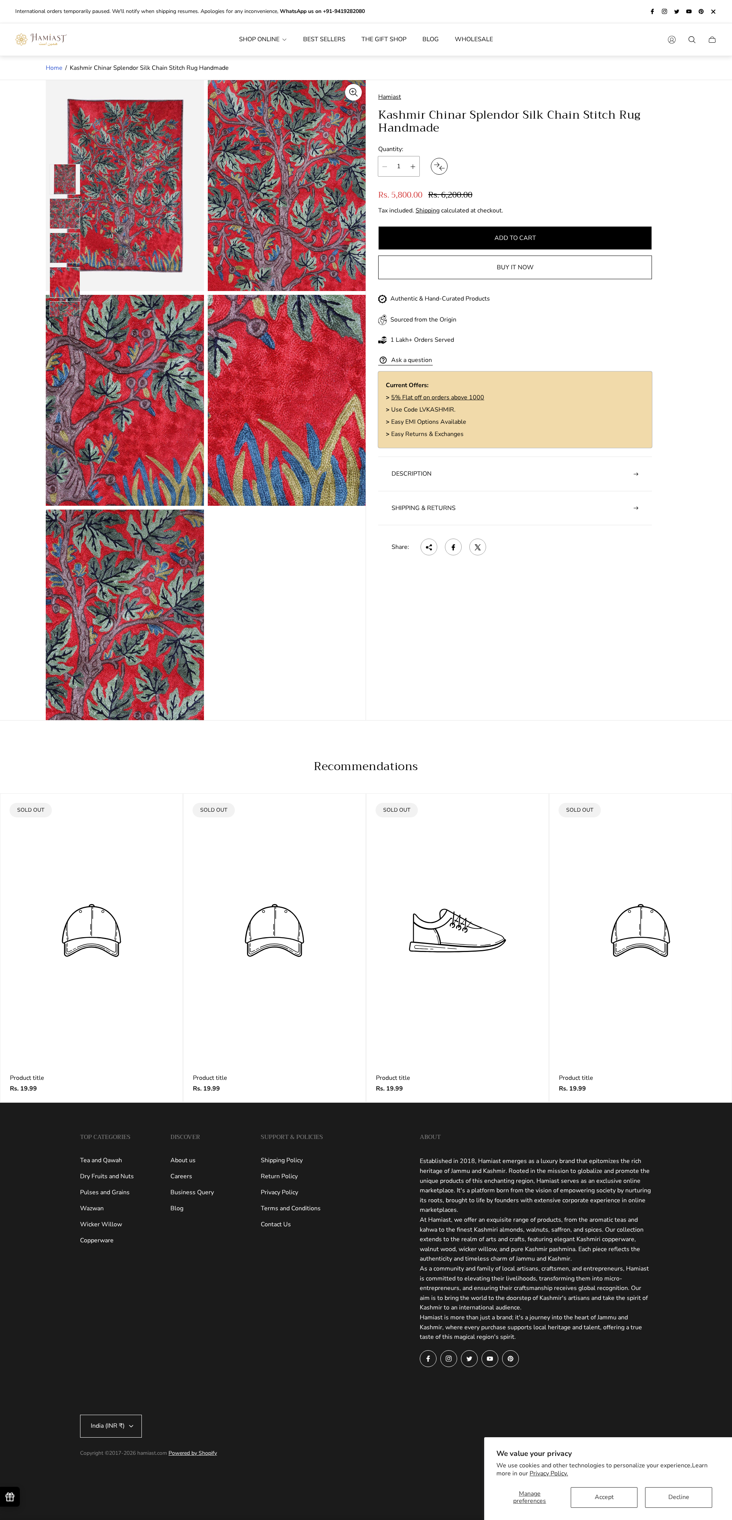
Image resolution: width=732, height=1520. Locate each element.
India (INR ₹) (108, 1426)
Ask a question (411, 360)
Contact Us (276, 1224)
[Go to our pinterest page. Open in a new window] (701, 11)
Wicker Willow (101, 1224)
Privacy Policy (279, 1192)
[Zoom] (353, 92)
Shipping (428, 211)
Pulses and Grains (105, 1192)
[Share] (429, 547)
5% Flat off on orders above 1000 (437, 398)
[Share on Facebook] (453, 547)
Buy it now (515, 268)
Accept (604, 1497)
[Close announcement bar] (713, 11)
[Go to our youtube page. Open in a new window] (689, 11)
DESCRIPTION (412, 474)
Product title (27, 1077)
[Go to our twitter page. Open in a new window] (677, 11)
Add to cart (515, 238)
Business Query (192, 1192)
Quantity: (390, 149)
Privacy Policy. (549, 1473)
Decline (678, 1497)
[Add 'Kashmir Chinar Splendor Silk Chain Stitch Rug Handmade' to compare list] (439, 166)
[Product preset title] (91, 930)
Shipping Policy (282, 1160)
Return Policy (279, 1176)
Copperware (97, 1240)
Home (54, 68)
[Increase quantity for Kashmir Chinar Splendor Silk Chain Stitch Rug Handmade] (412, 167)
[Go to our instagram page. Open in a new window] (664, 11)
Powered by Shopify (193, 1453)
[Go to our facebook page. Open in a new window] (652, 11)
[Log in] (671, 39)
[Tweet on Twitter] (477, 547)
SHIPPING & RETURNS (424, 508)
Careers (181, 1176)
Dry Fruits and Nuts (107, 1176)
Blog (176, 1208)
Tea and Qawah (101, 1160)
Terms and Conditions (291, 1208)
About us (183, 1160)
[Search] (692, 39)
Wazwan (92, 1208)
